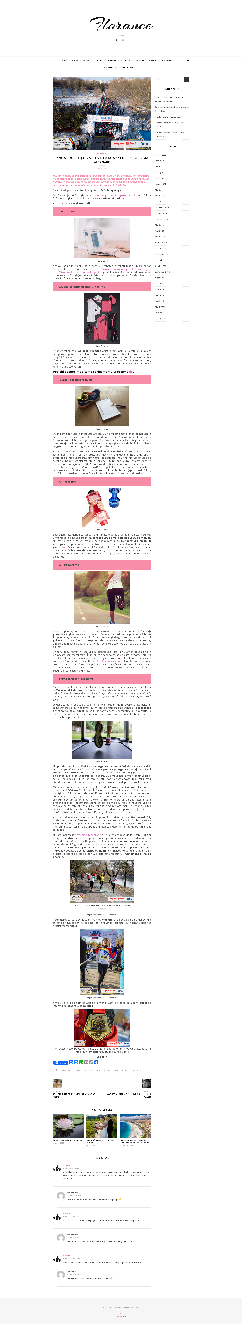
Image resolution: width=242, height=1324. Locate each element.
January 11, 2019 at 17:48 (71, 1216)
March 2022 (160, 166)
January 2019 (160, 318)
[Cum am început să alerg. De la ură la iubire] (57, 1083)
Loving (153, 60)
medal (109, 1070)
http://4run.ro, (62, 272)
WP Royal (135, 1307)
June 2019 (159, 289)
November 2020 (162, 207)
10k (56, 1070)
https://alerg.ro (141, 269)
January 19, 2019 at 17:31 (75, 1274)
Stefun (67, 1165)
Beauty (87, 60)
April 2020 (159, 231)
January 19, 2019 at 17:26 (71, 1258)
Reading (140, 60)
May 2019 (159, 295)
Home (64, 60)
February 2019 (161, 312)
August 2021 (160, 184)
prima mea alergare (111, 661)
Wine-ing (112, 60)
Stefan (67, 1256)
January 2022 (160, 172)
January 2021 (160, 201)
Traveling (128, 68)
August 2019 (160, 277)
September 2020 (162, 219)
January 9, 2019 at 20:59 (75, 1195)
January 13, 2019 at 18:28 (75, 1237)
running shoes (136, 1070)
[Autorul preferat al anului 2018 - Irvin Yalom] (146, 1083)
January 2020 (160, 248)
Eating (98, 60)
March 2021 (160, 195)
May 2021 (159, 190)
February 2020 (161, 242)
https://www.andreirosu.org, (113, 269)
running (124, 1070)
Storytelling (111, 68)
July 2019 (159, 283)
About (75, 60)
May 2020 (159, 225)
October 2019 (161, 266)
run (116, 1070)
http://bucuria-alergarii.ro (86, 272)
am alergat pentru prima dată (115, 195)
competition (65, 1070)
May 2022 (159, 160)
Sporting (126, 60)
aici (130, 371)
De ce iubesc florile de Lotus (68, 1140)
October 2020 (161, 213)
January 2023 (160, 155)
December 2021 (162, 178)
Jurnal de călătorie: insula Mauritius (170, 117)
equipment (77, 1070)
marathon (99, 1070)
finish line (88, 1070)
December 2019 (162, 254)
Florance (121, 24)
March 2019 (160, 307)
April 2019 (159, 301)
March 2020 (160, 236)
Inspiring (166, 60)
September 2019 (162, 272)
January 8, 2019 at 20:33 (71, 1168)
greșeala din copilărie (88, 835)
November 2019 (162, 260)
